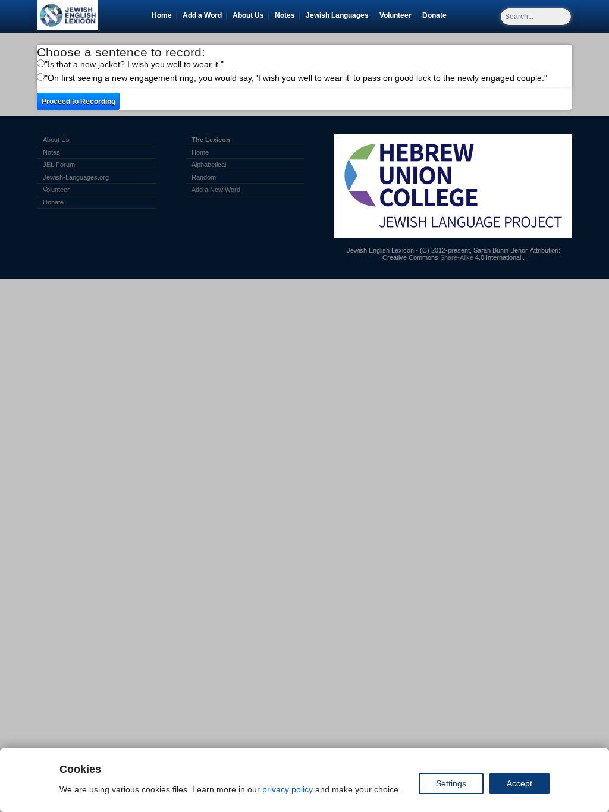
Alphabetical (209, 164)
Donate (436, 15)
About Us (248, 15)
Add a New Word (216, 189)
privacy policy (287, 789)
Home (162, 15)
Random (204, 177)
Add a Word (202, 15)
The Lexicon (211, 139)
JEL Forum (59, 164)
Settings (451, 783)
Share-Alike (456, 257)
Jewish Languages (339, 15)
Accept (519, 783)
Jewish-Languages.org (76, 177)
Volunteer (397, 15)
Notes (285, 15)
